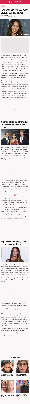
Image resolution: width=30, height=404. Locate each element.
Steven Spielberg (10, 204)
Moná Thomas (5, 15)
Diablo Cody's (21, 270)
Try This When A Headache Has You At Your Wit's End (7, 375)
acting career (16, 55)
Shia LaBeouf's (10, 68)
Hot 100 (20, 86)
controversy (20, 264)
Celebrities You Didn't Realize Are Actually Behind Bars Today (7, 395)
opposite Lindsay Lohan (7, 66)
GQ (15, 195)
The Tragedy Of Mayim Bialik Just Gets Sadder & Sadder (21, 376)
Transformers (17, 70)
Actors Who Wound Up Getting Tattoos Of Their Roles (21, 396)
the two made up (19, 217)
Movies (3, 6)
